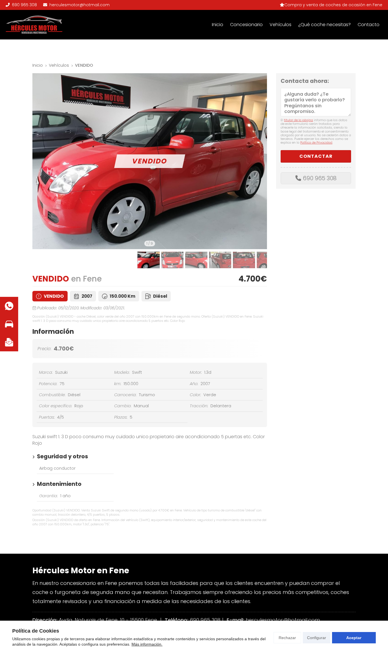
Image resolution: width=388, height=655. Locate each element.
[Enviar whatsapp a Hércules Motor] (9, 306)
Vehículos (280, 24)
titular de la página (298, 120)
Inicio (217, 24)
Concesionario (246, 24)
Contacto (368, 24)
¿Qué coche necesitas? (324, 24)
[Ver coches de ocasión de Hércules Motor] (9, 324)
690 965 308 (320, 178)
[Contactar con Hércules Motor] (9, 342)
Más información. (147, 644)
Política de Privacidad (316, 142)
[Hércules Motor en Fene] (34, 25)
